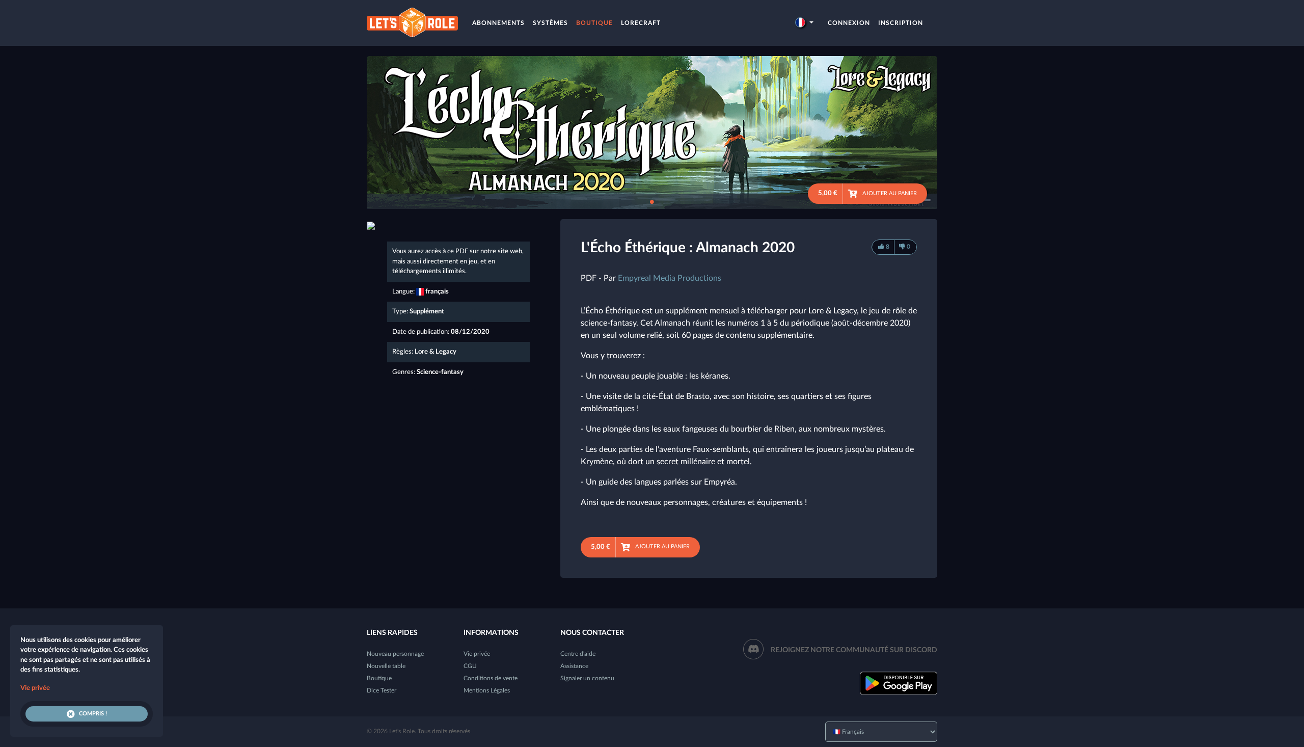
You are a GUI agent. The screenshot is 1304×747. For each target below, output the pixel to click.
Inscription (900, 23)
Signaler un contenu (587, 678)
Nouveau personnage (395, 654)
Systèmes (550, 23)
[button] (804, 23)
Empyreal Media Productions (669, 278)
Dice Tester (381, 690)
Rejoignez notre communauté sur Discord (854, 650)
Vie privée (477, 654)
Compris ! (93, 713)
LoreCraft (641, 23)
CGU (470, 666)
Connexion (849, 23)
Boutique (594, 23)
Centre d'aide (577, 654)
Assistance (574, 666)
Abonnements (498, 23)
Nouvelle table (386, 666)
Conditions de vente (491, 678)
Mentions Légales (487, 690)
